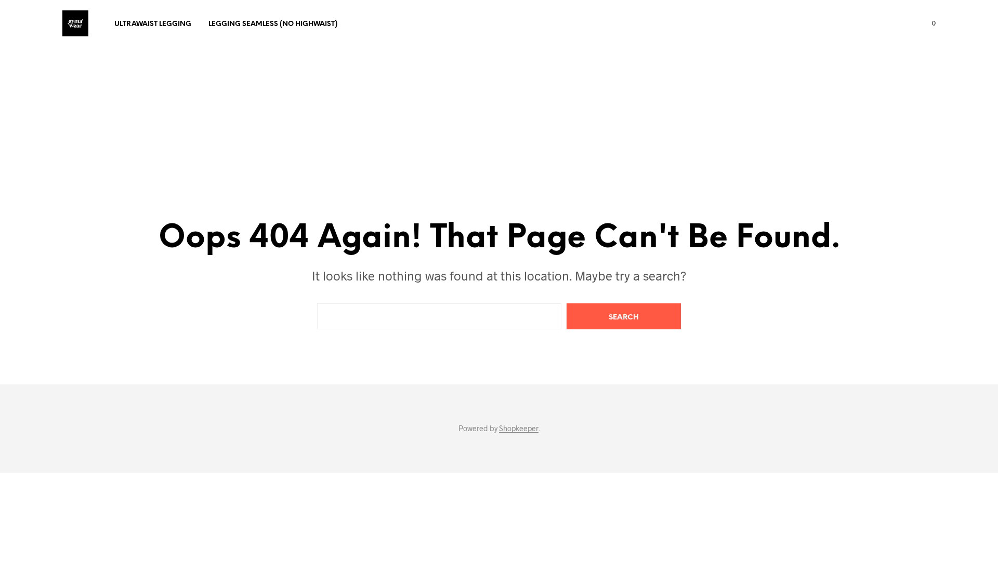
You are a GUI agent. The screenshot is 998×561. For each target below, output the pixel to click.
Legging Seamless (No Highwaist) (272, 24)
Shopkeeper (519, 428)
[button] (928, 23)
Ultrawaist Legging (152, 24)
